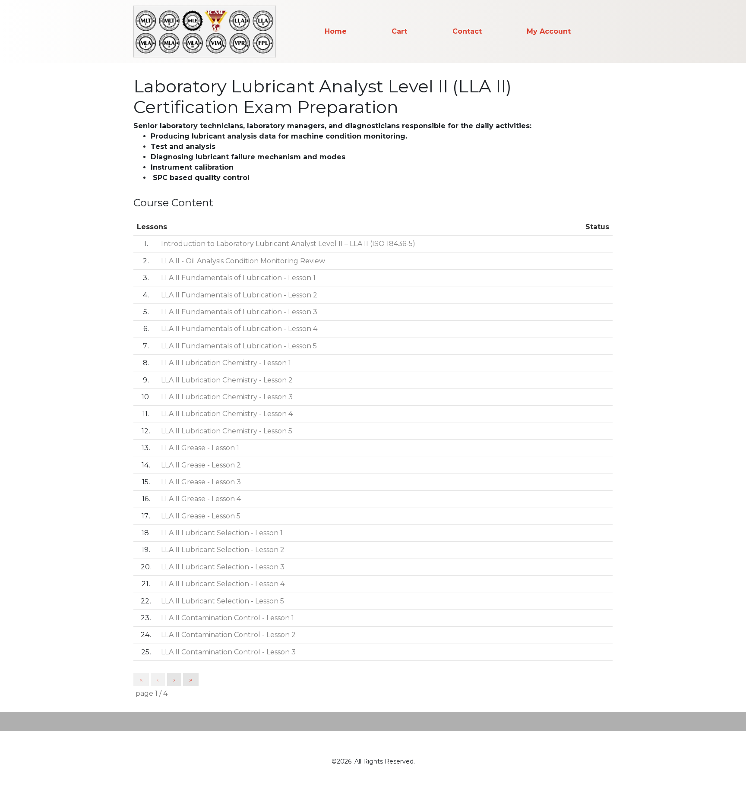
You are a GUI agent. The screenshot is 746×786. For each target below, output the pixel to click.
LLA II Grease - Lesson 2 (201, 465)
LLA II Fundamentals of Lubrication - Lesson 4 (239, 329)
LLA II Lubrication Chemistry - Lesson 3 (227, 397)
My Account (549, 31)
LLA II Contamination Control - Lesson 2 (228, 635)
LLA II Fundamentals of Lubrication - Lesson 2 (239, 295)
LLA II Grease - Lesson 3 (201, 482)
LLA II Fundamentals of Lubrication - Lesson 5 (239, 346)
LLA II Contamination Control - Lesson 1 (227, 618)
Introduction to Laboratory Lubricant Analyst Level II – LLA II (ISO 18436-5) (288, 244)
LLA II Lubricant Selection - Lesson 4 (222, 584)
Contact (467, 31)
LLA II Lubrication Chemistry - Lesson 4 (227, 414)
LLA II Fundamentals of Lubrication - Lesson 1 (238, 278)
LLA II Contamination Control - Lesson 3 (228, 652)
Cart (399, 31)
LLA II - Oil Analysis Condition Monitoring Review (243, 261)
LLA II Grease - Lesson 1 (200, 448)
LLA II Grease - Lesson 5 (200, 516)
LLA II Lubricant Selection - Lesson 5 (222, 601)
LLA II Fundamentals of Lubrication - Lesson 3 (239, 312)
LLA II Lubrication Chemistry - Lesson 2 (227, 380)
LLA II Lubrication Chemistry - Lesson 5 (226, 431)
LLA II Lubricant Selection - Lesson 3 (222, 567)
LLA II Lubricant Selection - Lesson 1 (222, 533)
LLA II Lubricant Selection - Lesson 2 (222, 550)
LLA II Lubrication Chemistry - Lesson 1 (226, 363)
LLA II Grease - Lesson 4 (201, 499)
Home (336, 31)
